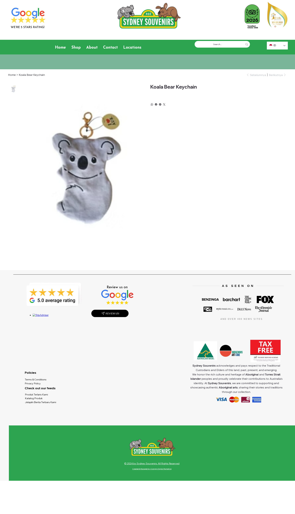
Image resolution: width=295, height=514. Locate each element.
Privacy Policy (33, 383)
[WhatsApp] (152, 104)
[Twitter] (164, 104)
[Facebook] (156, 104)
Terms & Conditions (36, 379)
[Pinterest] (160, 104)
